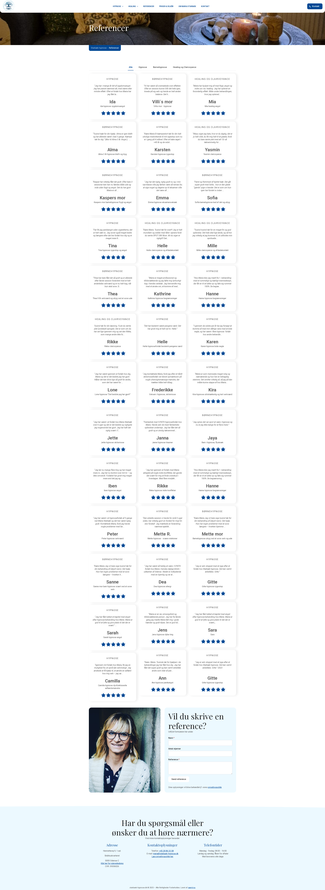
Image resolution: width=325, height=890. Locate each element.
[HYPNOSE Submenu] (123, 6)
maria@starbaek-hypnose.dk (165, 853)
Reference (174, 760)
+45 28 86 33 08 (166, 851)
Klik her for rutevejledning (112, 863)
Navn (171, 738)
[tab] (131, 67)
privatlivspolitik (215, 787)
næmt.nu (191, 887)
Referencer (148, 6)
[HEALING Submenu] (138, 6)
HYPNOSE (117, 6)
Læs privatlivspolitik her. (162, 856)
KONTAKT (205, 6)
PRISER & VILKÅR (166, 6)
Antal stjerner (174, 749)
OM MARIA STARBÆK (187, 6)
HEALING (132, 6)
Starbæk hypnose (99, 48)
